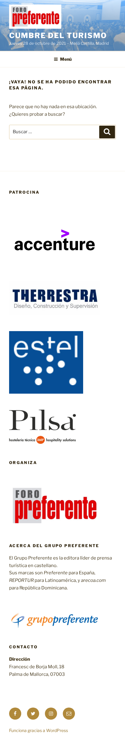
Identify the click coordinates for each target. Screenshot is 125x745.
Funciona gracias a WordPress (38, 730)
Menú (66, 59)
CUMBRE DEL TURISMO (58, 35)
